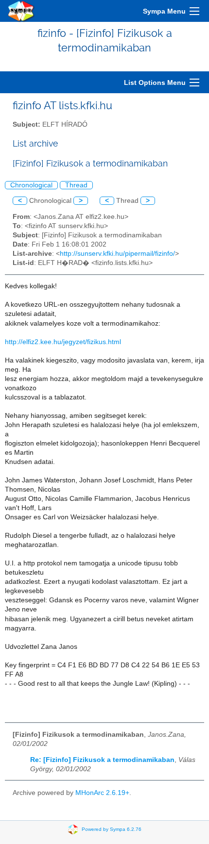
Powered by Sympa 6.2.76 (111, 829)
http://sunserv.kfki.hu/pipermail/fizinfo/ (117, 253)
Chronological (31, 185)
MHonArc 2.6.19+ (102, 792)
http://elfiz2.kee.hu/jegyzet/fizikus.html (63, 342)
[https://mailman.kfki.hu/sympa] (21, 11)
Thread (76, 185)
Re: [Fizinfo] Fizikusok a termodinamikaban (102, 759)
